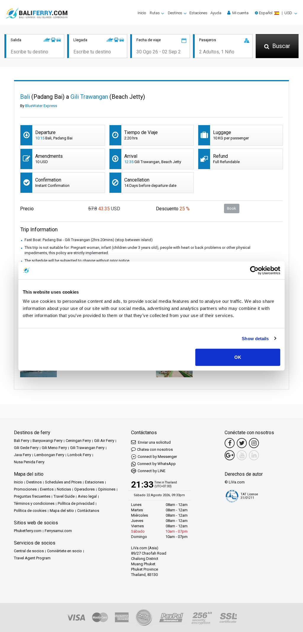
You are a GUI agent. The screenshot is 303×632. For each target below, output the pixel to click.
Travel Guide (64, 496)
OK (237, 357)
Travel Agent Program (32, 558)
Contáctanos (88, 510)
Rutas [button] (155, 13)
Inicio (142, 13)
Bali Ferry (21, 440)
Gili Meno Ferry (54, 447)
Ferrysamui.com (58, 530)
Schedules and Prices (63, 482)
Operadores (84, 489)
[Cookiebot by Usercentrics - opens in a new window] (254, 270)
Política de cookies (30, 510)
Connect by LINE (151, 471)
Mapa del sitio (62, 510)
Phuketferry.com (27, 530)
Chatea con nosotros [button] (155, 449)
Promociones (25, 489)
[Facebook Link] (230, 443)
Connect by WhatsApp (156, 463)
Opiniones (106, 489)
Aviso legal (87, 496)
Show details (255, 338)
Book (231, 208)
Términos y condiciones (34, 503)
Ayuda (215, 13)
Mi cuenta (240, 13)
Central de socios (29, 551)
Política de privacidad (76, 503)
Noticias (64, 489)
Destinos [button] (175, 13)
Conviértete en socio (64, 551)
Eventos (47, 489)
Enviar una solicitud (154, 442)
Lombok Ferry (79, 455)
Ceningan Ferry (78, 440)
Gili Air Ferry (104, 440)
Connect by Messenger (157, 456)
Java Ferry (22, 455)
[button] (276, 13)
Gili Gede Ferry (26, 447)
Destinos (34, 482)
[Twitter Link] (242, 443)
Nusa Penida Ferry (29, 462)
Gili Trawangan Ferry (87, 447)
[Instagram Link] (254, 443)
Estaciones (198, 13)
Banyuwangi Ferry (47, 440)
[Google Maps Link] (230, 455)
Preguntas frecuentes (32, 496)
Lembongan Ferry (49, 455)
